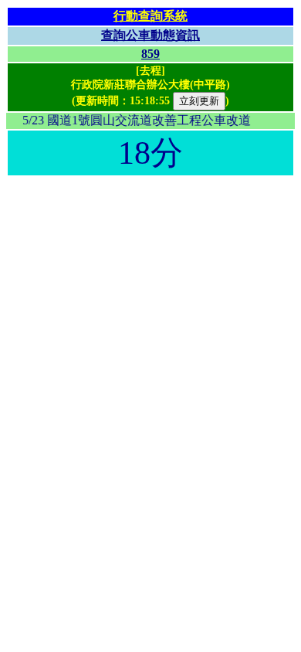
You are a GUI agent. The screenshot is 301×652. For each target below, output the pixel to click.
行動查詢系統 (150, 15)
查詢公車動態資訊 (150, 35)
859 (150, 53)
